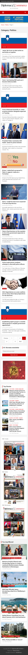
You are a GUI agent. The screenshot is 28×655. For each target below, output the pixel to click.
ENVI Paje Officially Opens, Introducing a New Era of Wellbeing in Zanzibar (17, 403)
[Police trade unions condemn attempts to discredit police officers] (14, 253)
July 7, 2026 (11, 407)
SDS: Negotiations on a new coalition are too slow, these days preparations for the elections (13, 293)
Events (10, 425)
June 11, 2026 (11, 433)
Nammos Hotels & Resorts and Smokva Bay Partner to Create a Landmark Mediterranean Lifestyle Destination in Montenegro (17, 393)
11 (15, 341)
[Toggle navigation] (3, 12)
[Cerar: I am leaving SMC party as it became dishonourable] (14, 70)
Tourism (17, 400)
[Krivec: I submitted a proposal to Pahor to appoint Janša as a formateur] (14, 160)
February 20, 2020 (5, 266)
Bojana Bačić (16, 398)
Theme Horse (16, 650)
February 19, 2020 (5, 327)
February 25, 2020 (5, 205)
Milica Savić (9, 54)
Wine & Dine (21, 409)
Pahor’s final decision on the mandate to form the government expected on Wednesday (13, 233)
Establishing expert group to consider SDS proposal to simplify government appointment (13, 323)
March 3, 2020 (4, 54)
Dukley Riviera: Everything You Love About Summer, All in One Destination (17, 412)
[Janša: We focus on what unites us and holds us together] (14, 41)
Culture (5, 636)
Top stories (11, 400)
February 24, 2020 (5, 236)
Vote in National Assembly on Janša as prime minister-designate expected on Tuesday (14, 111)
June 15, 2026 (4, 619)
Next (20, 341)
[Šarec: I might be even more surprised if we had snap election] (14, 192)
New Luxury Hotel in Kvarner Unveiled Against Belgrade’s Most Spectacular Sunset (16, 429)
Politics (4, 76)
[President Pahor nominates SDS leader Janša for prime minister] (14, 131)
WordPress (19, 652)
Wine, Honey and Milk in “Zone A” (12, 640)
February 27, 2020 (5, 144)
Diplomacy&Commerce (17, 648)
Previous (6, 338)
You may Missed (7, 542)
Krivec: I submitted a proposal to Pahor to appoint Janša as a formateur (12, 172)
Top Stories (7, 386)
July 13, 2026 (11, 398)
